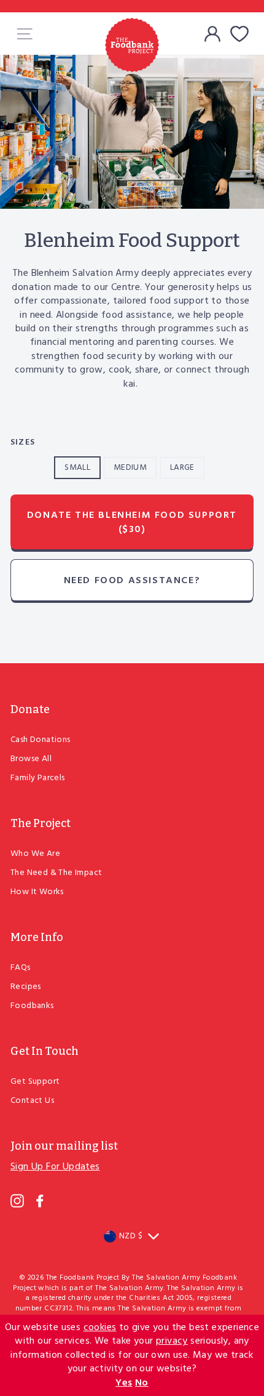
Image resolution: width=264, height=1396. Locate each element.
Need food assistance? (132, 581)
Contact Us (32, 1101)
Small (77, 467)
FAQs (20, 968)
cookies (100, 1328)
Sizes (22, 442)
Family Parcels (37, 778)
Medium (130, 467)
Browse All (31, 759)
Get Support (35, 1082)
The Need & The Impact (56, 873)
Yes (123, 1383)
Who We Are (35, 854)
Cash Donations (40, 740)
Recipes (25, 987)
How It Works (37, 892)
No (142, 1383)
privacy (172, 1341)
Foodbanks (32, 1006)
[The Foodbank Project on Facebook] (40, 1201)
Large (182, 467)
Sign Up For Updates (55, 1167)
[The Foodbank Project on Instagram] (17, 1201)
